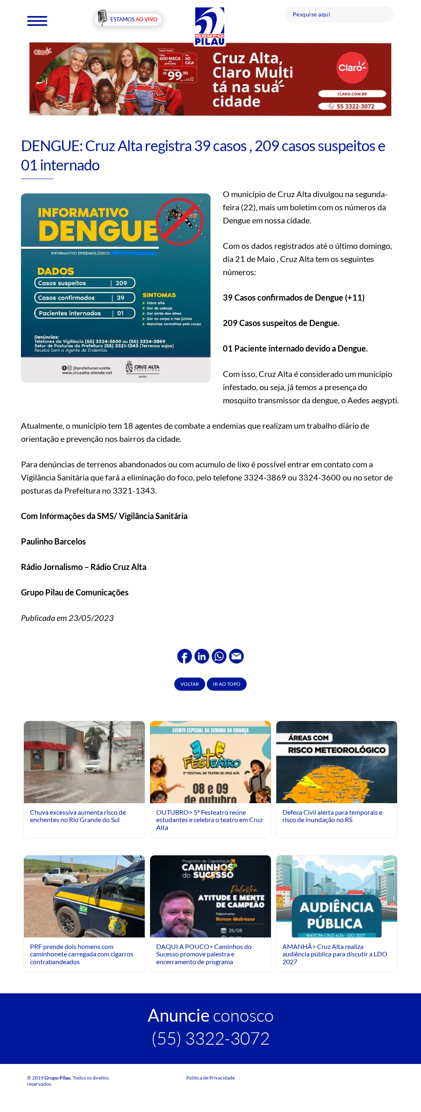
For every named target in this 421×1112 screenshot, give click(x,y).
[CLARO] (210, 79)
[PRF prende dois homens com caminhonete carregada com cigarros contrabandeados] (84, 899)
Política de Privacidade (210, 1078)
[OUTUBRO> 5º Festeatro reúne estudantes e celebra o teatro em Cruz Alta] (210, 796)
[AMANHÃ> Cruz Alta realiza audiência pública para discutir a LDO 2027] (336, 930)
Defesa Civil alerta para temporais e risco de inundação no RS (332, 815)
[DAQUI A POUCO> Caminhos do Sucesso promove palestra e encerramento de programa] (210, 930)
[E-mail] (236, 655)
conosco (211, 1014)
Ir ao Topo (227, 684)
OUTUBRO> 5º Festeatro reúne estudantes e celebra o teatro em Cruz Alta (209, 819)
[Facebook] (184, 655)
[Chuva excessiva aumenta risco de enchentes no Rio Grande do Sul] (84, 762)
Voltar (189, 684)
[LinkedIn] (201, 655)
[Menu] (37, 20)
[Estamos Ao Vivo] (128, 20)
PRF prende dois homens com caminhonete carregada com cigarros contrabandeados (81, 953)
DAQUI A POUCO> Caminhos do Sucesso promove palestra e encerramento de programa (204, 953)
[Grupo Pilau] (209, 26)
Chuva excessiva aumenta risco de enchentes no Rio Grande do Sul (78, 815)
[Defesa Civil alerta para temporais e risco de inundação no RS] (336, 796)
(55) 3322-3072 (210, 1037)
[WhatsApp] (219, 655)
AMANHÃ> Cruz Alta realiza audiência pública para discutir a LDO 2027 (334, 953)
